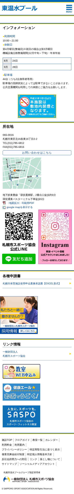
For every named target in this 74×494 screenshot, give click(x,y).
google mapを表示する (20, 207)
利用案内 (20, 444)
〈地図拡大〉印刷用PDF (20, 203)
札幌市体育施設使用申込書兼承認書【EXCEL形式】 (32, 283)
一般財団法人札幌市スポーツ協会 (14, 353)
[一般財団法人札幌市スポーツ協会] (29, 479)
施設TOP (7, 439)
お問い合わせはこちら (37, 152)
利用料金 (7, 444)
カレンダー (51, 439)
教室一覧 (38, 439)
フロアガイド (22, 439)
